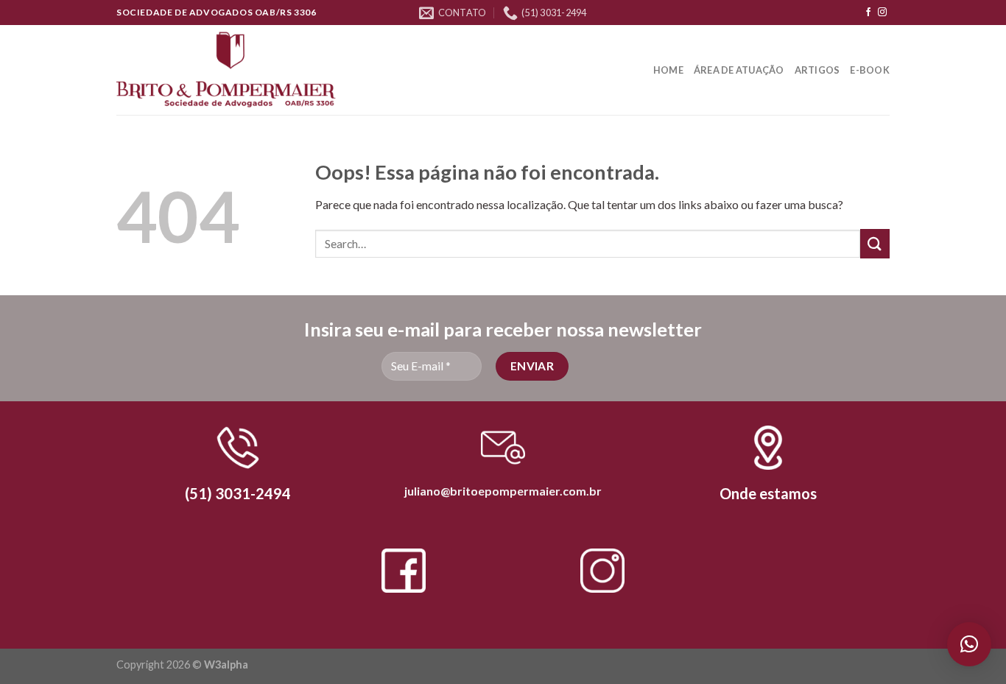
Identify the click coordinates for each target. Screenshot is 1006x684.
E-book (870, 70)
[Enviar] (875, 243)
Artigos (817, 70)
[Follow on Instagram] (882, 12)
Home (668, 70)
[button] (969, 644)
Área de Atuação (739, 70)
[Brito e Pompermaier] (226, 70)
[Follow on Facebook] (868, 12)
